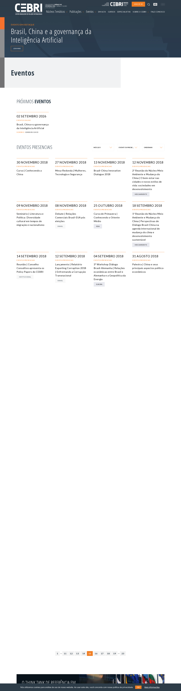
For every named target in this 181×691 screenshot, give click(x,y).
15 (90, 653)
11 (65, 653)
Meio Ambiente (141, 194)
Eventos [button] (90, 11)
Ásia (98, 226)
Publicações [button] (76, 11)
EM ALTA (102, 12)
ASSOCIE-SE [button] (138, 4)
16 (96, 653)
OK (138, 687)
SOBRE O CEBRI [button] (140, 12)
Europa (99, 284)
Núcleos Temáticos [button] (55, 11)
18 (108, 653)
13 (77, 653)
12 (71, 653)
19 (114, 653)
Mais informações (152, 687)
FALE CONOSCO (158, 12)
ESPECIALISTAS (124, 12)
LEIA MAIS (17, 48)
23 (123, 653)
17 (102, 653)
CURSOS (111, 12)
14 (83, 653)
